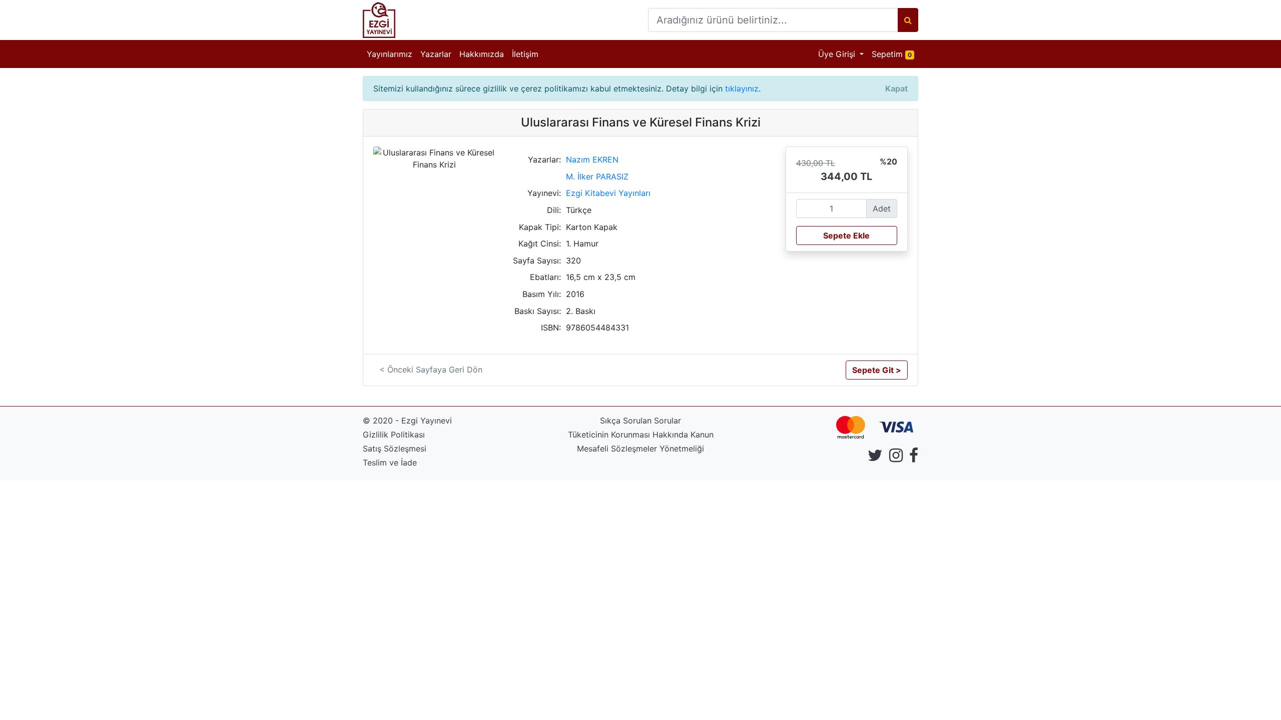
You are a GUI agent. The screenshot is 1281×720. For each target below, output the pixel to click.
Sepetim (895, 53)
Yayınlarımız (389, 54)
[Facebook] (913, 458)
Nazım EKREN (592, 159)
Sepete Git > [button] (876, 370)
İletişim (525, 54)
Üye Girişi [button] (838, 54)
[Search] (908, 20)
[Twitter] (875, 458)
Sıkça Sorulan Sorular (640, 421)
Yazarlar (435, 54)
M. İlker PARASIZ (597, 177)
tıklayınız (742, 89)
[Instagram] (896, 458)
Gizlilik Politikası (394, 435)
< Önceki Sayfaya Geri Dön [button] (430, 369)
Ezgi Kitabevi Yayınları (608, 193)
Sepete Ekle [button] (846, 235)
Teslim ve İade (390, 463)
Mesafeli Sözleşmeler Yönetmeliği (640, 449)
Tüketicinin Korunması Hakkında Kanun (641, 435)
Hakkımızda (481, 54)
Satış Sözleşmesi (394, 449)
